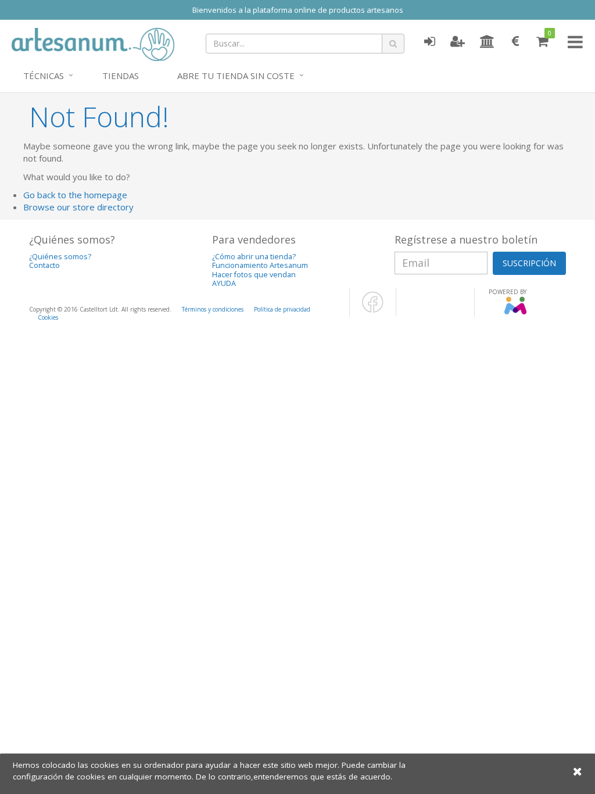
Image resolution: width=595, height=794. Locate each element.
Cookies (48, 317)
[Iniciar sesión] (429, 42)
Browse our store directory (78, 207)
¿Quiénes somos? (60, 257)
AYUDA (224, 283)
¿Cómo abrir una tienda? (254, 257)
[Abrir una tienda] (487, 42)
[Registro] (457, 42)
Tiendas (120, 75)
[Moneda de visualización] (515, 42)
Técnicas (43, 75)
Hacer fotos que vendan (254, 275)
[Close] (577, 771)
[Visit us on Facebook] (372, 310)
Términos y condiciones (212, 309)
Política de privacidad (282, 309)
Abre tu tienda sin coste (236, 75)
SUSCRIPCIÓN (529, 263)
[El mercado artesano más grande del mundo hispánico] (93, 43)
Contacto (44, 265)
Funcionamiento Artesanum (260, 265)
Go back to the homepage (75, 195)
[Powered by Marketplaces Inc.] (515, 312)
